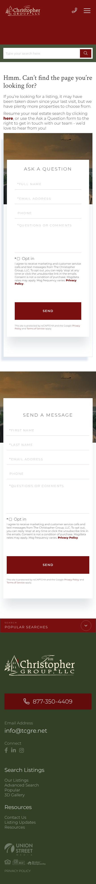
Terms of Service (36, 328)
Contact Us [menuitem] (15, 817)
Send (48, 311)
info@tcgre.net (25, 730)
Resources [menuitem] (14, 827)
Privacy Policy (68, 537)
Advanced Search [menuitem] (21, 785)
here (8, 118)
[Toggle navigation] (87, 10)
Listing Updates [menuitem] (20, 822)
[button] (85, 53)
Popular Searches (26, 627)
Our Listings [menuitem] (16, 780)
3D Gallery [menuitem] (14, 795)
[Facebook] (6, 750)
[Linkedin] (13, 750)
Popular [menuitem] (12, 790)
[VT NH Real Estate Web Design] (48, 849)
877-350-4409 (53, 701)
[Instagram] (21, 750)
